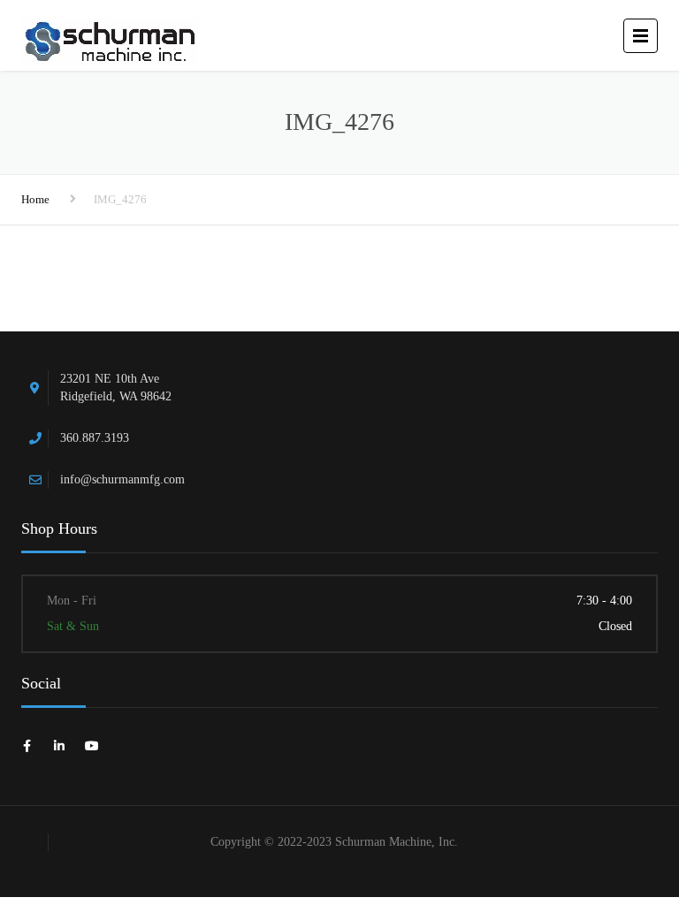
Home (35, 199)
